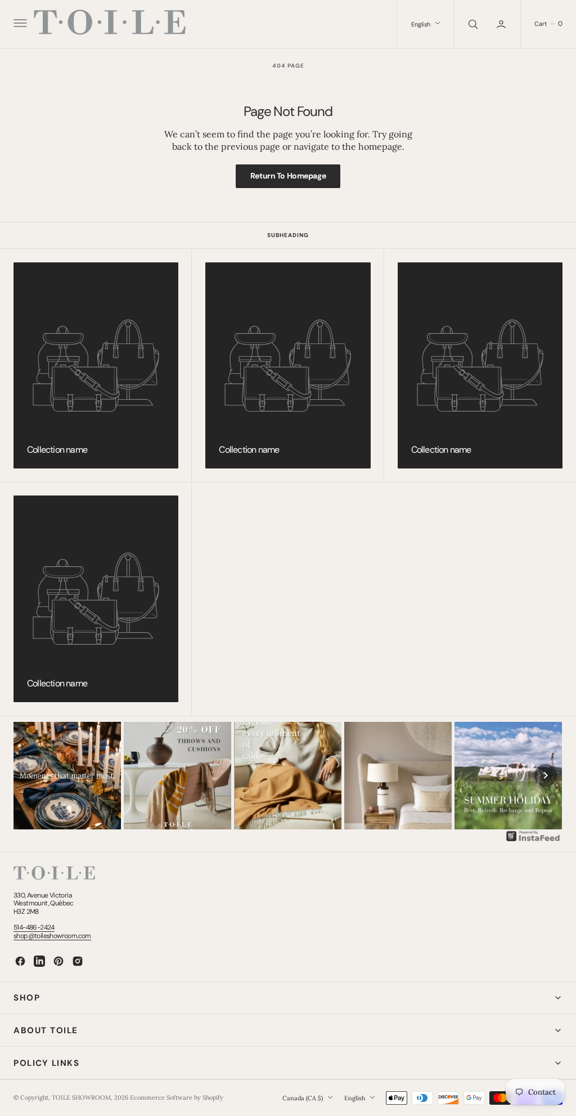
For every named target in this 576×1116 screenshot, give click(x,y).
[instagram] (77, 961)
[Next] (545, 775)
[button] (19, 24)
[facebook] (20, 961)
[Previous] (30, 775)
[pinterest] (58, 961)
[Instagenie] (533, 840)
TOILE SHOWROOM (81, 1097)
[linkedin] (39, 961)
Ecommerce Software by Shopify (176, 1097)
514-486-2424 (34, 927)
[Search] (472, 24)
